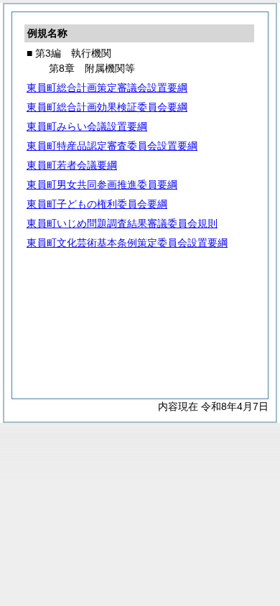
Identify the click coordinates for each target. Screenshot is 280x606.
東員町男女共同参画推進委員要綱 (102, 184)
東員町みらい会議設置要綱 (87, 126)
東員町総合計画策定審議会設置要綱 (107, 87)
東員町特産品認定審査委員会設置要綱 (112, 146)
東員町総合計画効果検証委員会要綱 (107, 107)
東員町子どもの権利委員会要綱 (97, 204)
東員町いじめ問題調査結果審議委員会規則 (122, 223)
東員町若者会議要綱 (72, 165)
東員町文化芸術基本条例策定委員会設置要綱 (127, 242)
